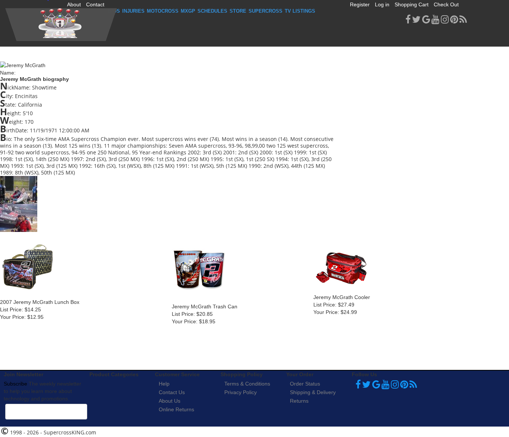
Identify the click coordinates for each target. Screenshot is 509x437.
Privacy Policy (240, 392)
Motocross (162, 11)
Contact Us (172, 392)
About (74, 4)
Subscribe (15, 384)
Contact (95, 4)
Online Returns (176, 409)
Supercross (265, 11)
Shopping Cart (412, 4)
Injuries (133, 11)
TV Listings (300, 11)
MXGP (188, 11)
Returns (299, 401)
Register (360, 4)
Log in (382, 4)
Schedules (212, 11)
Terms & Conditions (247, 384)
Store (238, 11)
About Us (169, 401)
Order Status (305, 384)
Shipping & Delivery (313, 392)
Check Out (446, 4)
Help (164, 384)
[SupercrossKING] (61, 24)
